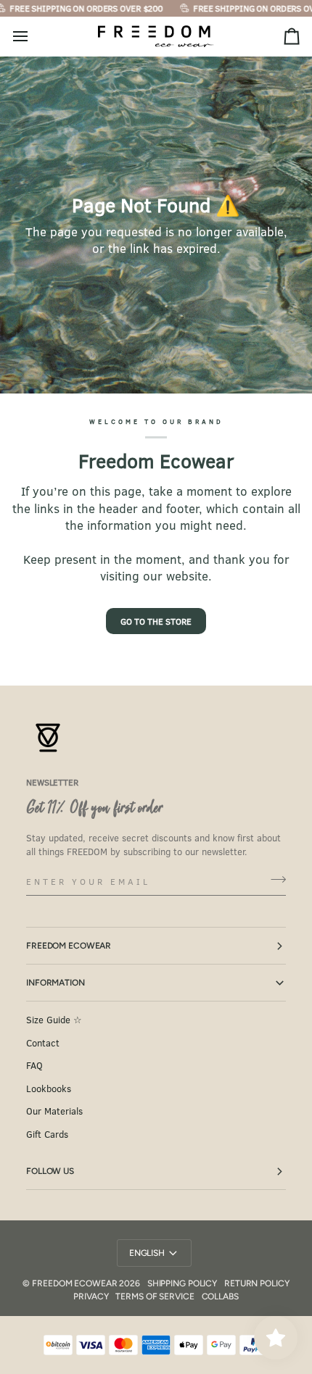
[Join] (274, 879)
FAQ (34, 1065)
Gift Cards (47, 1134)
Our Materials (54, 1110)
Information (55, 983)
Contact (42, 1042)
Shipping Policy (182, 1283)
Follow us (50, 1171)
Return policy (256, 1283)
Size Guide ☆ (54, 1019)
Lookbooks (48, 1088)
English (147, 1253)
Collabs (220, 1296)
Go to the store (156, 621)
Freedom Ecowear (68, 946)
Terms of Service (154, 1296)
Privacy (90, 1296)
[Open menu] (33, 37)
